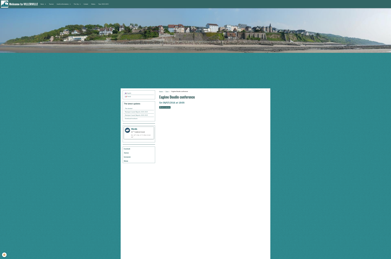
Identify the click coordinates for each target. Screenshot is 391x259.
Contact (86, 4)
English (128, 93)
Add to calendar (165, 107)
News (42, 4)
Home (161, 91)
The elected (128, 108)
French (128, 96)
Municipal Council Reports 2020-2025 (136, 112)
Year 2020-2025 (103, 4)
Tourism (51, 4)
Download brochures (131, 118)
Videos (93, 4)
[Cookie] (4, 254)
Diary (167, 91)
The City (76, 4)
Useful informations (63, 4)
